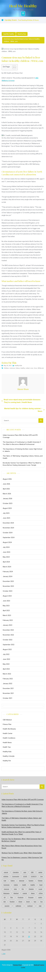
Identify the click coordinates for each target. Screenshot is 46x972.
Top (41, 901)
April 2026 (6, 489)
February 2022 (8, 679)
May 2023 (6, 606)
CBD (32, 872)
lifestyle (31, 889)
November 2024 (8, 528)
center (40, 872)
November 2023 (8, 586)
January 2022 (7, 684)
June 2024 (6, 552)
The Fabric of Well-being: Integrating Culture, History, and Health (23, 457)
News (33, 893)
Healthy (22, 368)
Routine (12, 901)
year (40, 906)
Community (15, 876)
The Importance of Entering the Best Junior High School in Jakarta (22, 450)
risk (4, 901)
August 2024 (7, 542)
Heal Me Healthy (23, 5)
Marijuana (6, 893)
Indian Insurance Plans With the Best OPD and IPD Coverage (20, 436)
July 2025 (6, 513)
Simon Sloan (23, 389)
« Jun (3, 954)
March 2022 (7, 674)
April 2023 (6, 611)
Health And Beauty (9, 729)
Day (41, 876)
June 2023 (6, 601)
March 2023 (7, 615)
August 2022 (7, 649)
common (12, 368)
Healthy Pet (7, 761)
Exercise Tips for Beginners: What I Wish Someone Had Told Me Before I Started (23, 840)
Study (28, 901)
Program (30, 897)
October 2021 (7, 698)
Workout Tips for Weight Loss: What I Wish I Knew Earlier (22, 853)
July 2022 (6, 654)
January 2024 (7, 576)
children (6, 368)
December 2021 (8, 688)
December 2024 (8, 523)
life (23, 889)
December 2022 (8, 630)
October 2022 (7, 640)
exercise (21, 880)
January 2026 (7, 499)
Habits (16, 885)
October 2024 (7, 533)
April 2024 (6, 562)
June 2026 (6, 484)
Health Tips (7, 747)
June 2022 (6, 659)
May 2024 (6, 557)
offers (41, 893)
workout (30, 906)
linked (28, 368)
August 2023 (7, 596)
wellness (18, 906)
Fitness (40, 880)
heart (40, 885)
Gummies (6, 885)
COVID (25, 876)
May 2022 (6, 664)
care (24, 872)
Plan (11, 897)
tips (35, 901)
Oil (4, 897)
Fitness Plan (7, 724)
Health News (7, 742)
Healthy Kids (22, 34)
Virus (35, 368)
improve (6, 889)
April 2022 (6, 669)
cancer (6, 872)
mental (25, 893)
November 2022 (8, 635)
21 (29, 936)
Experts (31, 880)
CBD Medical (7, 720)
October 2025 (7, 503)
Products (20, 897)
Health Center (7, 733)
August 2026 (7, 479)
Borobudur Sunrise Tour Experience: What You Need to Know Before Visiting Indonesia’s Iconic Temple (22, 464)
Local (40, 889)
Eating (13, 880)
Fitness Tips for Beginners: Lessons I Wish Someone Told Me (22, 859)
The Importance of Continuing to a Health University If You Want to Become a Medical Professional (22, 443)
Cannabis (16, 872)
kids (15, 889)
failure (18, 368)
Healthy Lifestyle (8, 756)
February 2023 (8, 620)
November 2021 (8, 693)
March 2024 (7, 567)
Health (24, 885)
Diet (5, 880)
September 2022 (8, 645)
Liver (31, 368)
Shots (20, 901)
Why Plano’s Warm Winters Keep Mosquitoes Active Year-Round (22, 847)
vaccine (7, 906)
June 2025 (6, 518)
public (40, 897)
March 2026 (7, 494)
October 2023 (7, 591)
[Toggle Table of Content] (13, 67)
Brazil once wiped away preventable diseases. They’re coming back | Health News (22, 401)
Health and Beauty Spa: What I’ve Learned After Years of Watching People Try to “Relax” (21, 833)
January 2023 (7, 625)
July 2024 (6, 547)
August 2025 (7, 508)
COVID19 (33, 876)
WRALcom (41, 368)
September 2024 (8, 537)
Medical (16, 893)
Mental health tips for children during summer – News (23, 409)
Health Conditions (9, 738)
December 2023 (8, 581)
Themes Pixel (17, 965)
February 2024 (8, 572)
